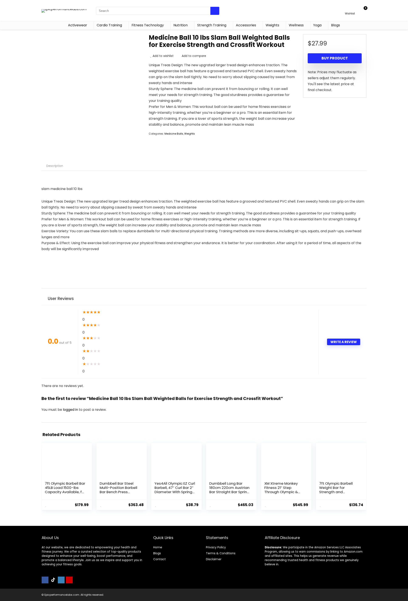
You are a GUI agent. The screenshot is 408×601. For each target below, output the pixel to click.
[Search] (214, 11)
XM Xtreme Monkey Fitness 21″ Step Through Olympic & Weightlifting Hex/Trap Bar (284, 492)
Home (157, 547)
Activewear (77, 25)
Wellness (296, 25)
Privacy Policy (216, 547)
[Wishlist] (350, 8)
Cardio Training (109, 25)
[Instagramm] (61, 580)
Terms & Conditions (220, 553)
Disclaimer (213, 559)
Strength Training (211, 25)
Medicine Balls (173, 133)
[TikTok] (53, 580)
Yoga (317, 25)
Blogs (335, 25)
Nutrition (180, 25)
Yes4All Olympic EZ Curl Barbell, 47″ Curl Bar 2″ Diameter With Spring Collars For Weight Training (174, 492)
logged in (71, 409)
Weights (272, 25)
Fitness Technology (148, 25)
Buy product (335, 58)
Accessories (246, 25)
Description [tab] (54, 166)
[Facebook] (45, 580)
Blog (156, 553)
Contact (159, 559)
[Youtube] (69, 580)
